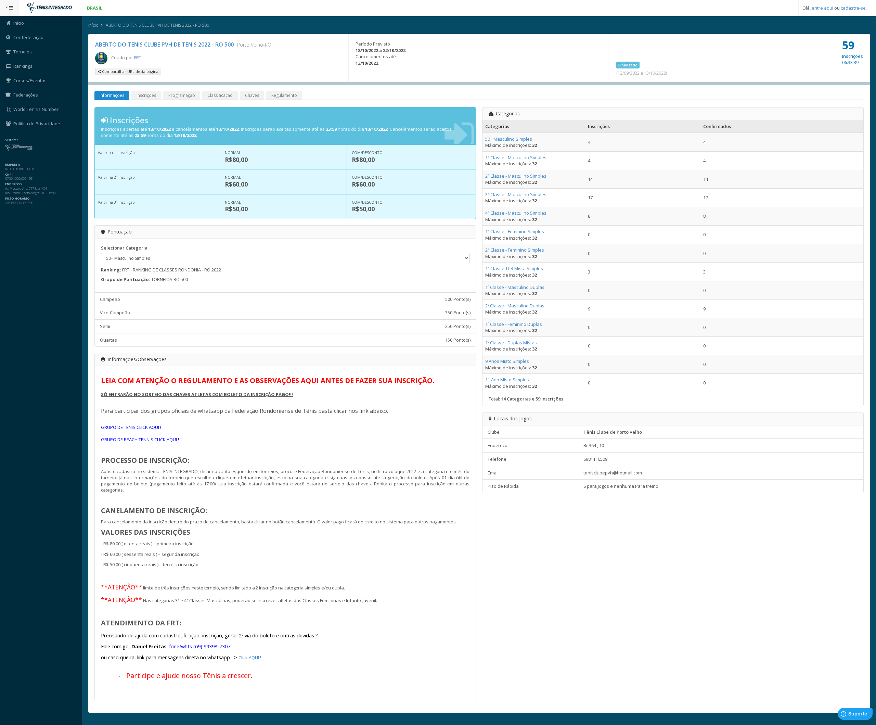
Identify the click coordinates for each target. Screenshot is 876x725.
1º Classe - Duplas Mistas (511, 343)
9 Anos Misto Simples (507, 361)
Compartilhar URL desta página (129, 71)
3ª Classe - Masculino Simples (515, 194)
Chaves (252, 95)
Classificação (220, 95)
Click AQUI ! (250, 657)
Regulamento (284, 95)
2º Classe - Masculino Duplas (514, 306)
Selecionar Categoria (124, 248)
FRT (137, 57)
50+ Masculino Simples (508, 139)
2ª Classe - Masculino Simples (515, 176)
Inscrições (146, 95)
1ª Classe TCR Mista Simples (514, 268)
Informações (112, 95)
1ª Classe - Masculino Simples (515, 157)
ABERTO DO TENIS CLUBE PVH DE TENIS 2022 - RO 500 (157, 25)
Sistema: (12, 140)
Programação (181, 95)
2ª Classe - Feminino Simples (514, 250)
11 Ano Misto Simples (507, 380)
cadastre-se (853, 8)
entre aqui (822, 8)
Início (93, 25)
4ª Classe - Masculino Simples (515, 213)
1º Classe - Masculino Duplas (514, 287)
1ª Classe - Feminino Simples (514, 231)
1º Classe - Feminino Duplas (513, 324)
